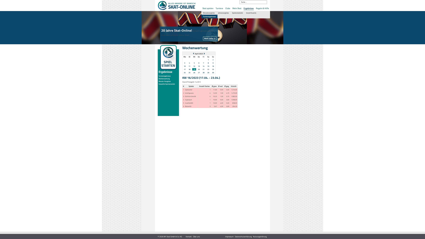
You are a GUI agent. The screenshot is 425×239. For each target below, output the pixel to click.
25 (189, 72)
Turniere (219, 8)
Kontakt (189, 236)
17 (185, 69)
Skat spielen (207, 8)
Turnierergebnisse (209, 16)
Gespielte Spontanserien (167, 84)
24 (185, 72)
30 (213, 72)
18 (189, 69)
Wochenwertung (164, 78)
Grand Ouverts (251, 13)
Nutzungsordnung (260, 236)
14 (203, 66)
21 (203, 69)
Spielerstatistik (237, 13)
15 (208, 66)
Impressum (229, 236)
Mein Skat (236, 8)
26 (194, 72)
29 (208, 72)
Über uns (196, 236)
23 (213, 69)
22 (208, 69)
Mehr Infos (208, 38)
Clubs (227, 8)
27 (199, 72)
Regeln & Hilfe (262, 8)
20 (199, 69)
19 (194, 69)
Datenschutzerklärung (243, 236)
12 (194, 66)
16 (213, 66)
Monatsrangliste (209, 13)
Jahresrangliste (223, 13)
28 (203, 72)
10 (185, 66)
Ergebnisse (249, 8)
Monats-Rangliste (165, 81)
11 (189, 66)
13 (199, 66)
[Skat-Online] (177, 9)
